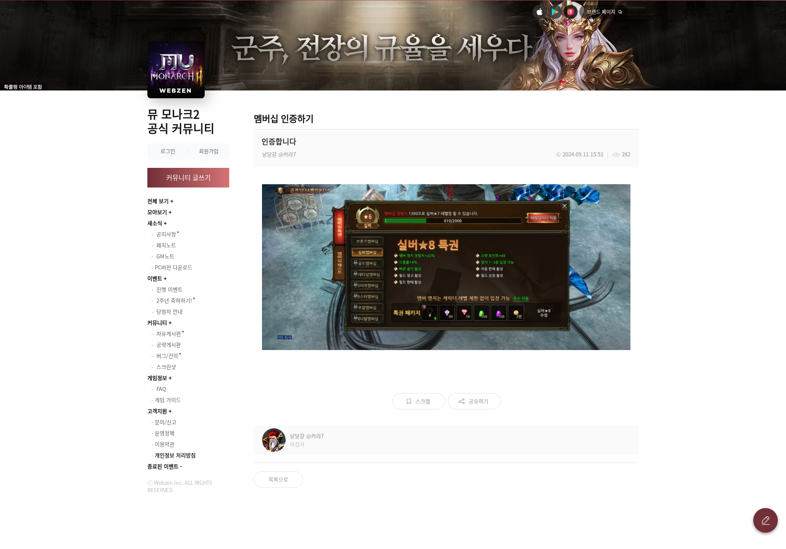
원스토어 (571, 12)
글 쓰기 (765, 520)
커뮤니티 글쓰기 (188, 177)
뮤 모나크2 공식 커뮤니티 (181, 121)
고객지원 (157, 411)
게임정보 (157, 378)
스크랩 (423, 401)
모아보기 (157, 212)
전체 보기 (158, 201)
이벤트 (154, 278)
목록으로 (278, 479)
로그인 (167, 151)
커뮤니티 (157, 322)
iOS (540, 12)
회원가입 (209, 151)
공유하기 (478, 401)
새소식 (154, 223)
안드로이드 (555, 12)
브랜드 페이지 (601, 12)
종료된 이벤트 (162, 466)
